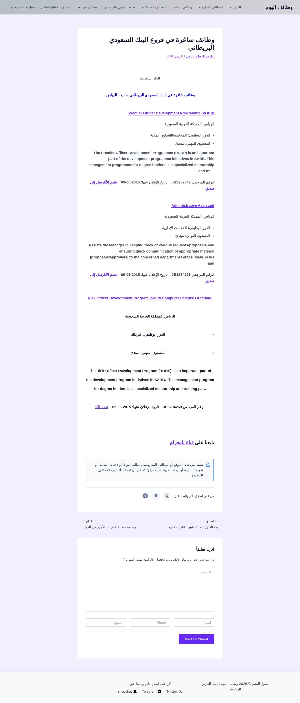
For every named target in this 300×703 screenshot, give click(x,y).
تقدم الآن (111, 182)
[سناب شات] (156, 496)
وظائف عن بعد (87, 7)
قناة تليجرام (182, 442)
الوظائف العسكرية (154, 7)
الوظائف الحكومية (211, 7)
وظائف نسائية (182, 7)
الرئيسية (235, 7)
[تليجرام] (145, 496)
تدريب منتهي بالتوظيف (119, 7)
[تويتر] (166, 496)
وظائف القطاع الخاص (56, 7)
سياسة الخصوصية (22, 7)
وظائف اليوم (279, 7)
